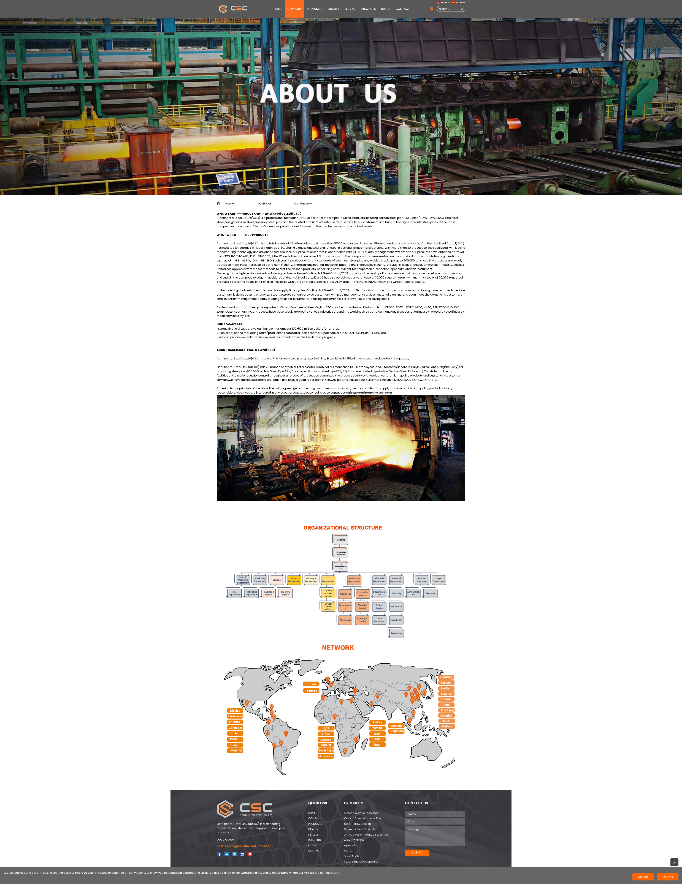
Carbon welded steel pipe (361, 813)
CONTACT (403, 9)
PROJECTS (368, 9)
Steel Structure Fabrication (361, 861)
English (445, 2)
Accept (643, 877)
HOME (278, 9)
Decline (668, 877)
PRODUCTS (314, 9)
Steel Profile (351, 856)
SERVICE (350, 9)
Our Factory (303, 203)
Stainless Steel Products (360, 829)
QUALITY (333, 9)
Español (460, 2)
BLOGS (385, 9)
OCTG (348, 851)
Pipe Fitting (351, 845)
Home (229, 203)
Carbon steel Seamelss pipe (362, 818)
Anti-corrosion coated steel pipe (366, 834)
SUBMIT (417, 852)
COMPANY (294, 9)
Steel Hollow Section (357, 824)
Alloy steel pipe (354, 840)
